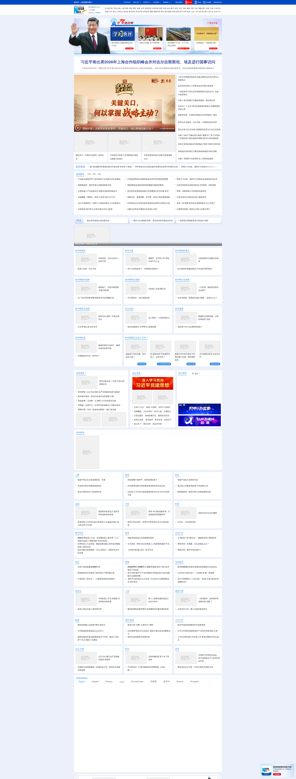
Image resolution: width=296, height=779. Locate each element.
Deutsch (180, 694)
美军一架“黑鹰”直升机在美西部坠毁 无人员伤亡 (196, 203)
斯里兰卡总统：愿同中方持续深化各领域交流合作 (201, 167)
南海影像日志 (150, 415)
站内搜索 (208, 2)
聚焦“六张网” (151, 407)
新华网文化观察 (182, 280)
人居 (127, 604)
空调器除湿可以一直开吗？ (89, 356)
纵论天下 (137, 424)
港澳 (138, 8)
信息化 (125, 11)
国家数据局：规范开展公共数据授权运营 (94, 185)
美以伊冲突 (157, 424)
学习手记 (213, 48)
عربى (122, 694)
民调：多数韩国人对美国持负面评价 (191, 191)
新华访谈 (129, 251)
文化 (180, 8)
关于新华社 (126, 2)
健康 (188, 8)
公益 (192, 11)
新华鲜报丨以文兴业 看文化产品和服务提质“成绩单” (99, 392)
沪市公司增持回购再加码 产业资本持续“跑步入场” (197, 644)
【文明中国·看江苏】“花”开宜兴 (140, 563)
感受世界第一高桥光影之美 (86, 244)
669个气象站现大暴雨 (193, 135)
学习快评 (129, 48)
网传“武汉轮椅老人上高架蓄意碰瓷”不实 (153, 557)
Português (194, 694)
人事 (123, 8)
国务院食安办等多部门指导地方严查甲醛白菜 (96, 586)
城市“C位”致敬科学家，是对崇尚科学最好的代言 (153, 220)
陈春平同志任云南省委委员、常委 (91, 480)
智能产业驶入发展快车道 (187, 480)
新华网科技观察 (132, 280)
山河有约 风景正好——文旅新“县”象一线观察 (195, 586)
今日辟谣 (131, 557)
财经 (130, 8)
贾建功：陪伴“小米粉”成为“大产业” (101, 197)
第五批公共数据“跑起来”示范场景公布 (192, 486)
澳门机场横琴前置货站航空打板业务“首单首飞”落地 (111, 167)
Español (95, 694)
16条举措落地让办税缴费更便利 (141, 551)
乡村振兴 (146, 11)
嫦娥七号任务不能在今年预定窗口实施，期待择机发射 (185, 357)
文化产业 (217, 11)
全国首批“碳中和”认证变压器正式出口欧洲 (95, 209)
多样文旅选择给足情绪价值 (139, 650)
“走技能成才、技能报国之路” (206, 43)
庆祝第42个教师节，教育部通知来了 (142, 480)
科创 (168, 8)
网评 (134, 8)
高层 (115, 8)
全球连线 (155, 8)
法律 (211, 8)
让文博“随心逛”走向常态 (87, 327)
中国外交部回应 (213, 144)
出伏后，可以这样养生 (186, 535)
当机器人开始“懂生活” (157, 289)
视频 (200, 8)
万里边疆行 (138, 415)
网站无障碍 (178, 2)
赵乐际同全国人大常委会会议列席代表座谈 (195, 86)
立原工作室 (191, 364)
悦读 (188, 11)
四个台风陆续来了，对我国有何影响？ (143, 269)
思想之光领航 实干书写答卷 (149, 43)
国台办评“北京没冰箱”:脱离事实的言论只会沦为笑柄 (199, 129)
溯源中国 (157, 11)
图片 (203, 8)
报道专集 (213, 23)
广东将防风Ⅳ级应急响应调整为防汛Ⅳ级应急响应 (198, 138)
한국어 (166, 694)
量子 (172, 8)
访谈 (196, 8)
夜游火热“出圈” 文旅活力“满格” (141, 638)
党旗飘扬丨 (82, 197)
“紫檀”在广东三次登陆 (211, 135)
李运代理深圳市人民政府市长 (90, 492)
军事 (192, 8)
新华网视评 (80, 251)
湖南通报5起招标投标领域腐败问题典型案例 (145, 185)
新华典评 (149, 420)
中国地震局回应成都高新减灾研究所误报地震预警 (147, 179)
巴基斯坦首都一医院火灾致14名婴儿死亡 (193, 209)
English (82, 694)
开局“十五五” (139, 407)
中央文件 (217, 8)
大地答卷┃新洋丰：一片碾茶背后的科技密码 (96, 592)
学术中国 (139, 11)
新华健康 (179, 309)
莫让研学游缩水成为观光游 (98, 220)
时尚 (185, 11)
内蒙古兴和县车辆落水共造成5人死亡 (142, 209)
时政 (119, 8)
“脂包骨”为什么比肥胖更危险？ (190, 327)
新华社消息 (138, 420)
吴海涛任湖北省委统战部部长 (90, 486)
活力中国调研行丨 (85, 203)
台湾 (142, 8)
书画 (184, 8)
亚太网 (204, 11)
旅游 (166, 11)
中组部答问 (182, 94)
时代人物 (158, 411)
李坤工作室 (141, 364)
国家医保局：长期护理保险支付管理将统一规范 (197, 115)
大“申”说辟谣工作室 (164, 364)
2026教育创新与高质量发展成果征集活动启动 (146, 486)
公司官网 (91, 10)
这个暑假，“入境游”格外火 (159, 318)
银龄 (151, 11)
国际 (126, 8)
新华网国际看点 (182, 251)
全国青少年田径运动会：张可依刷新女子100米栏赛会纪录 (209, 671)
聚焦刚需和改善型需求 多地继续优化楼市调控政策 (148, 622)
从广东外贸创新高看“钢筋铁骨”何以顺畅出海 (96, 298)
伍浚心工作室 (215, 364)
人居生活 (119, 11)
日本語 (153, 694)
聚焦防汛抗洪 (163, 415)
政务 (207, 8)
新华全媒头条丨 (105, 381)
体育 (176, 8)
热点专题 (136, 373)
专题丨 (181, 100)
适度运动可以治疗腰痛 (207, 526)
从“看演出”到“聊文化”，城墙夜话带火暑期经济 (196, 551)
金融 (106, 11)
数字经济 (132, 11)
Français (109, 694)
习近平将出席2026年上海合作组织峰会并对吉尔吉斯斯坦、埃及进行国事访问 (148, 62)
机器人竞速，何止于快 (87, 269)
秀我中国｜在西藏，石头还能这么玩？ (193, 557)
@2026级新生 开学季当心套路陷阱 (142, 327)
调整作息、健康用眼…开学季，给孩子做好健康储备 (148, 197)
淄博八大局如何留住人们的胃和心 (106, 203)
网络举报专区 (218, 2)
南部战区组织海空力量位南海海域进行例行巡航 (197, 151)
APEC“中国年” (164, 407)
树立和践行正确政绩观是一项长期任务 (199, 100)
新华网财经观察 (82, 280)
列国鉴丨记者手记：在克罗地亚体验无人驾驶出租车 (99, 405)
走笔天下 (167, 420)
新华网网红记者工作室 (135, 338)
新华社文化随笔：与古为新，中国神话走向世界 (197, 122)
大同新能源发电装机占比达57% (90, 644)
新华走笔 (158, 420)
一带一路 (197, 11)
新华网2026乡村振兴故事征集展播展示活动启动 (197, 580)
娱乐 (181, 11)
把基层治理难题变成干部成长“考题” (194, 220)
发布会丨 (181, 106)
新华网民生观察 (82, 309)
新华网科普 (80, 338)
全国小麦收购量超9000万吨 (89, 580)
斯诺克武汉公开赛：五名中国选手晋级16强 (195, 680)
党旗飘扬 (137, 411)
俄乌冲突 (147, 424)
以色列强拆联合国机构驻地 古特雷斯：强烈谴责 (196, 185)
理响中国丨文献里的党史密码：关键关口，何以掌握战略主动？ (118, 128)
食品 (114, 11)
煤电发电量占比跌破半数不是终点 (91, 638)
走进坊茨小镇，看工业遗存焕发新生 (192, 622)
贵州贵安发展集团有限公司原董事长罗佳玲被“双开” (148, 191)
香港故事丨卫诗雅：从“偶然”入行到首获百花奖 (97, 401)
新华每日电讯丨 (84, 396)
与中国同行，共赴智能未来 (139, 298)
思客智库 (148, 8)
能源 (169, 11)
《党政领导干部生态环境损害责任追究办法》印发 (198, 91)
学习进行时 (109, 8)
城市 (162, 11)
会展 (173, 11)
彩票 (177, 11)
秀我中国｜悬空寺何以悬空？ (189, 563)
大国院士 (167, 411)
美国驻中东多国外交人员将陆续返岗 (198, 158)
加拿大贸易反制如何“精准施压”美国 (192, 144)
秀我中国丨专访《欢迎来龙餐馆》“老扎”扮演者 (97, 409)
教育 (160, 8)
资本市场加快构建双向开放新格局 (191, 638)
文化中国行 (148, 411)
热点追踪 (129, 309)
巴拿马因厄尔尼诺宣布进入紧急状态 (191, 197)
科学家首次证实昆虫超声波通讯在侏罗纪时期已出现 (156, 167)
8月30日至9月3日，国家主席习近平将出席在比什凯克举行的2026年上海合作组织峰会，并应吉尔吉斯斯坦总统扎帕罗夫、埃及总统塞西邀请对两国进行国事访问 (148, 68)
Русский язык (137, 694)
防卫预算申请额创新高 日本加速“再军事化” (194, 269)
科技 (164, 8)
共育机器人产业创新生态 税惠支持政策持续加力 (97, 191)
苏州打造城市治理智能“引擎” (102, 396)
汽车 (110, 11)
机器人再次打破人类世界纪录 (90, 622)
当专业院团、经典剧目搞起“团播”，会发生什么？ (197, 298)
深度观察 (80, 373)
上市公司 (210, 11)
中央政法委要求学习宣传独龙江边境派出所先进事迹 (99, 179)
